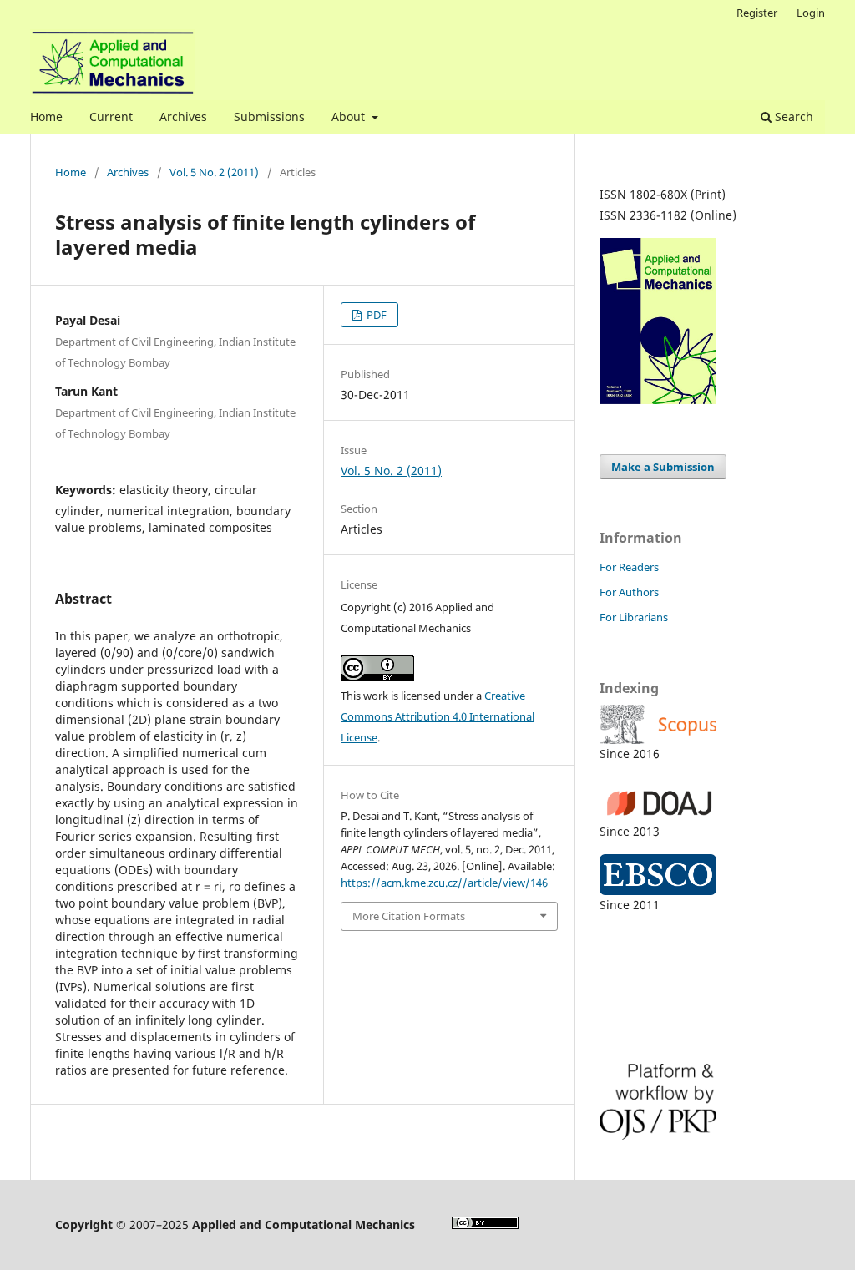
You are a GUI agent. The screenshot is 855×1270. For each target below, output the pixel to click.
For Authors (629, 592)
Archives (183, 116)
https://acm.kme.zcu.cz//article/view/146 (444, 882)
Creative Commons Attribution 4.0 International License (437, 716)
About (349, 116)
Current (111, 116)
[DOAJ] (700, 799)
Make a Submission (663, 466)
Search (792, 116)
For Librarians (634, 617)
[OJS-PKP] (700, 1102)
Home (46, 116)
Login (811, 12)
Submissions (269, 116)
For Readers (629, 566)
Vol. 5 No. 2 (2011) (214, 172)
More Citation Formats (408, 915)
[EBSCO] (700, 874)
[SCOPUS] (700, 724)
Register (756, 12)
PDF (375, 314)
